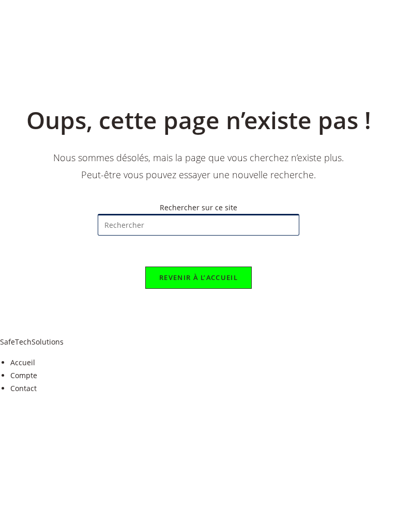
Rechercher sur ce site (198, 207)
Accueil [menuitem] (22, 362)
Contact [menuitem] (23, 388)
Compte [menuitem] (23, 375)
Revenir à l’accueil (198, 277)
